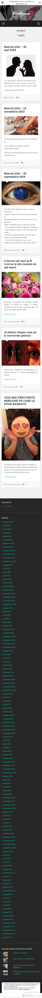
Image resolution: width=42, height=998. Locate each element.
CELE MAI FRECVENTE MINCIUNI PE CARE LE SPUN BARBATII (19, 401)
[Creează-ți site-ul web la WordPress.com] (21, 2)
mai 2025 (6, 576)
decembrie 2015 (9, 923)
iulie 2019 (7, 816)
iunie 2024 (7, 615)
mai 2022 (6, 705)
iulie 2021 (7, 740)
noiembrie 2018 (9, 841)
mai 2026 (6, 533)
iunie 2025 (7, 572)
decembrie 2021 (9, 722)
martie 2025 (7, 583)
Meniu (3, 24)
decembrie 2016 (9, 891)
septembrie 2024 (9, 604)
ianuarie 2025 (8, 590)
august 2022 (8, 694)
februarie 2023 (8, 672)
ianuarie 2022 (8, 719)
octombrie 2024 (9, 601)
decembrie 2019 (9, 798)
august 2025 (8, 565)
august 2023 (8, 651)
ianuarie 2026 (8, 547)
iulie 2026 (7, 526)
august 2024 (8, 608)
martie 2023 (7, 669)
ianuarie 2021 (8, 758)
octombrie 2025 (9, 558)
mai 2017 (6, 876)
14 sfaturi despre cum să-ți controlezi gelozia (20, 333)
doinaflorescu (21, 13)
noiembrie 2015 (9, 927)
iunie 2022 (7, 701)
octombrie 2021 (9, 730)
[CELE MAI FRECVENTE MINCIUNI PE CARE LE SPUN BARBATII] (21, 435)
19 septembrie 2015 (13, 484)
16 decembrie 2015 (12, 322)
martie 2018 (7, 869)
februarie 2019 (8, 834)
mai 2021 (6, 748)
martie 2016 (7, 912)
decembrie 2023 (9, 637)
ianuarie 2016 (8, 919)
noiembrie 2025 (9, 554)
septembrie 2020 (9, 773)
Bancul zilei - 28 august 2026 (24, 959)
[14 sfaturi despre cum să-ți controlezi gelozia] (21, 353)
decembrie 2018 (9, 837)
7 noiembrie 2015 (12, 387)
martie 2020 (7, 794)
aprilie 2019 (7, 826)
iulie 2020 (7, 780)
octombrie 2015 (9, 930)
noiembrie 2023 (9, 640)
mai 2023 (6, 662)
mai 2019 (6, 823)
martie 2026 (7, 540)
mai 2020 (6, 787)
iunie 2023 (7, 658)
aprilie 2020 (7, 791)
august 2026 (8, 522)
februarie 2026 (8, 543)
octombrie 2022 (9, 687)
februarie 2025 (8, 586)
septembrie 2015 (9, 934)
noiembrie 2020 (9, 765)
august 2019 (8, 812)
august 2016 (8, 894)
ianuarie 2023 (8, 676)
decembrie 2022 (9, 680)
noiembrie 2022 (9, 683)
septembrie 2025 (9, 561)
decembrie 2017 (9, 873)
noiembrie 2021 (9, 726)
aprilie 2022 (7, 708)
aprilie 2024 (7, 622)
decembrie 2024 (9, 594)
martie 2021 (7, 755)
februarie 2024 (8, 629)
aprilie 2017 (7, 880)
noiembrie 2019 (9, 801)
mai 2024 (6, 619)
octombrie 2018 (9, 844)
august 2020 (8, 776)
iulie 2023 (7, 654)
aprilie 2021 (7, 751)
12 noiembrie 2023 (12, 163)
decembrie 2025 (9, 551)
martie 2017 (7, 884)
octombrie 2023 (9, 644)
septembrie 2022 (9, 690)
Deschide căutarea (38, 24)
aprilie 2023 (7, 665)
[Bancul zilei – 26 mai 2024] (21, 66)
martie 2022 (7, 712)
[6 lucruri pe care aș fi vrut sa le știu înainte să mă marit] (21, 285)
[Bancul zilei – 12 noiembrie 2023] (21, 125)
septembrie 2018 (9, 848)
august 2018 (8, 851)
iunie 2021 (7, 744)
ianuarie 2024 (8, 633)
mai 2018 (6, 862)
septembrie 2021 (9, 733)
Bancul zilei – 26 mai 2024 (15, 48)
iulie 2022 (7, 697)
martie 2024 (7, 626)
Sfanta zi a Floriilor (20, 953)
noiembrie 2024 (9, 597)
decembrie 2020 (9, 762)
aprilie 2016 (7, 909)
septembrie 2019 (9, 808)
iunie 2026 (7, 529)
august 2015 (8, 937)
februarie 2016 (8, 916)
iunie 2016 (7, 902)
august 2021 (8, 737)
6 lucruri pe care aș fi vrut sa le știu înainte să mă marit (20, 264)
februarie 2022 (8, 715)
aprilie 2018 (7, 866)
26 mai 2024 (10, 98)
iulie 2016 (7, 898)
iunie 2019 (7, 819)
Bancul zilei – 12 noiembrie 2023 (15, 109)
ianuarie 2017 (8, 887)
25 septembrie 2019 (13, 250)
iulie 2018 (7, 855)
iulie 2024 (7, 612)
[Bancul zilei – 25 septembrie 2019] (21, 193)
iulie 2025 (7, 568)
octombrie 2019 (9, 805)
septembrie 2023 (9, 647)
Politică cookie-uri (24, 989)
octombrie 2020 (9, 769)
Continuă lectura (11, 314)
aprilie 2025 (7, 579)
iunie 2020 (7, 783)
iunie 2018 (7, 859)
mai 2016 (6, 905)
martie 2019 (7, 830)
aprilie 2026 (7, 536)
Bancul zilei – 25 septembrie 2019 (15, 175)
